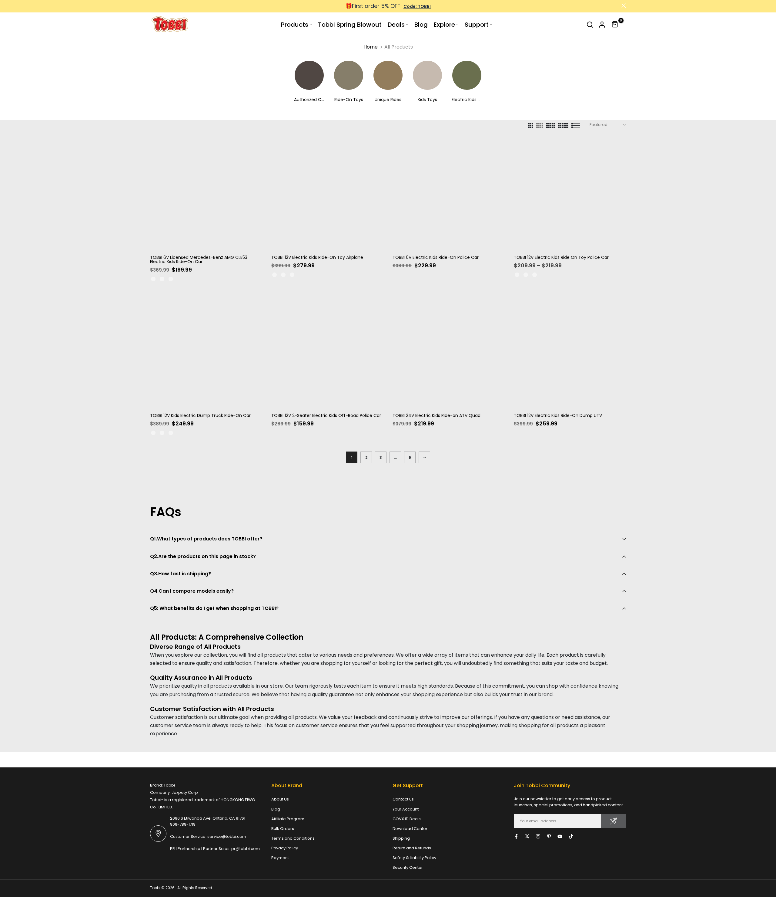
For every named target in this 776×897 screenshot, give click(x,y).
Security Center (408, 867)
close (152, 5)
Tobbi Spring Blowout (350, 24)
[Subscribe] (613, 821)
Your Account (406, 809)
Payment (280, 858)
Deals (396, 24)
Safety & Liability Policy (414, 858)
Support (477, 24)
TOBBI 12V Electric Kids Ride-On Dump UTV (558, 415)
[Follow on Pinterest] (549, 836)
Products (294, 24)
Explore (444, 24)
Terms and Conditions (293, 838)
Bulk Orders (282, 828)
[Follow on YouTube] (559, 836)
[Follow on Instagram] (538, 836)
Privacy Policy (284, 848)
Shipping (401, 838)
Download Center (410, 828)
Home (370, 46)
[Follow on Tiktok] (570, 836)
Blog (421, 24)
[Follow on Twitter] (527, 836)
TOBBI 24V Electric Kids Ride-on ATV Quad (436, 415)
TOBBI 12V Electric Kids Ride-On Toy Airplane (317, 257)
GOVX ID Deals (407, 819)
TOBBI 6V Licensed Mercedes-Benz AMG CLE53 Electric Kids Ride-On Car (198, 259)
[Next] (424, 457)
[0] (615, 24)
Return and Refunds (412, 848)
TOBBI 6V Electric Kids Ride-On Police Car (436, 257)
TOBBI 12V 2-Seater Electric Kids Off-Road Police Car (326, 415)
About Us (280, 799)
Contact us (403, 799)
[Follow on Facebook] (516, 836)
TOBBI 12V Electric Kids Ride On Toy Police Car (561, 257)
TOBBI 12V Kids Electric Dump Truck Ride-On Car (200, 415)
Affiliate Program (287, 819)
